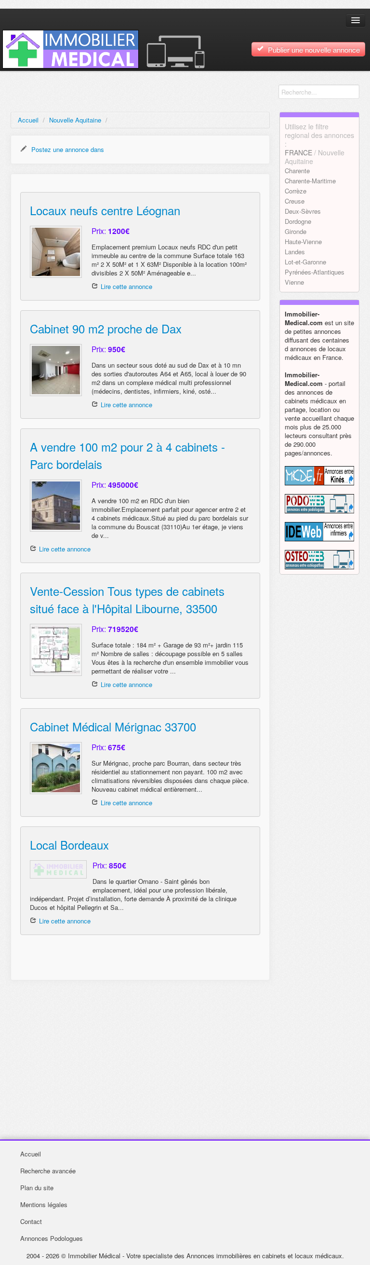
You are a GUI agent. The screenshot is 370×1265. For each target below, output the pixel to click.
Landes (295, 251)
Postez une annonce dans (66, 149)
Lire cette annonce (126, 286)
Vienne (294, 282)
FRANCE (298, 152)
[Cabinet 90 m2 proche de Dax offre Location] (56, 370)
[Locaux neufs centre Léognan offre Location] (56, 252)
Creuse (294, 201)
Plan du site (36, 1187)
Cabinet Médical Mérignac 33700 (113, 726)
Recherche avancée (48, 1170)
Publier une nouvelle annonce (313, 49)
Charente (297, 170)
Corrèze (295, 190)
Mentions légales (43, 1204)
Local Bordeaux (69, 844)
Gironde (295, 231)
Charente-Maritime (310, 180)
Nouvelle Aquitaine (75, 119)
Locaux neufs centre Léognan (105, 210)
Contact (31, 1221)
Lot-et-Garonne (305, 261)
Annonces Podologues (51, 1238)
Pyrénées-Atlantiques (314, 271)
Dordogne (298, 221)
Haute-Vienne (303, 241)
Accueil (28, 119)
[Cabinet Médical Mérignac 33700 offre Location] (56, 768)
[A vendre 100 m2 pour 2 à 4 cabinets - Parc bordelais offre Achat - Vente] (56, 506)
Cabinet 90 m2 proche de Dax (106, 328)
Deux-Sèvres (303, 211)
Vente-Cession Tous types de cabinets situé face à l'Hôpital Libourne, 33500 (127, 599)
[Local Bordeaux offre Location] (56, 869)
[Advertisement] (140, 1057)
